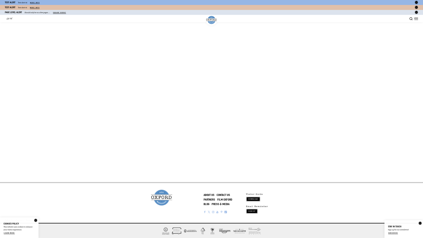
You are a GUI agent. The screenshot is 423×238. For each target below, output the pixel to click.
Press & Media (221, 204)
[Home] (211, 20)
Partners (209, 200)
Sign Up (251, 211)
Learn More (9, 232)
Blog (207, 204)
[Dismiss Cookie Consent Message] (35, 220)
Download (253, 199)
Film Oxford (224, 200)
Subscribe (393, 232)
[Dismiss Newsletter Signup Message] (420, 223)
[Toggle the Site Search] (411, 18)
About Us (209, 195)
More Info (35, 2)
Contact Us (223, 195)
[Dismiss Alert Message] (416, 2)
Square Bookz (59, 12)
